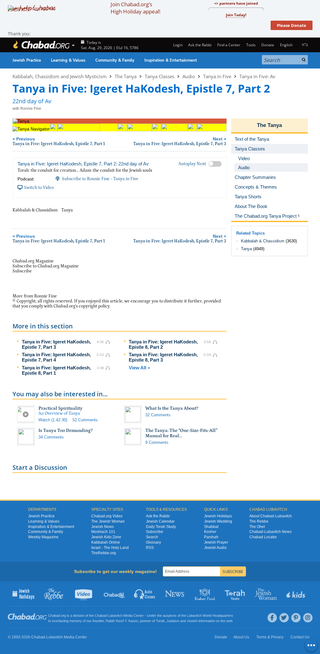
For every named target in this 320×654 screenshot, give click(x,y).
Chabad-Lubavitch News (270, 532)
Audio (188, 76)
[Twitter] (284, 617)
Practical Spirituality (60, 408)
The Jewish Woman (108, 521)
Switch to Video (39, 187)
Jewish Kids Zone (106, 537)
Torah (160, 621)
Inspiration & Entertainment (170, 60)
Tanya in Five (217, 76)
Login (177, 45)
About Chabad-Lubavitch (270, 516)
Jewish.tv (84, 593)
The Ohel (257, 527)
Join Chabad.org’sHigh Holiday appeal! (135, 8)
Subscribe (154, 532)
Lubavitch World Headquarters (210, 615)
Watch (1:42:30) (52, 420)
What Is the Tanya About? (171, 408)
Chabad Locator (263, 537)
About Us (241, 637)
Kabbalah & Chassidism (262, 241)
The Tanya (126, 76)
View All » (139, 367)
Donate (267, 45)
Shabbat (211, 527)
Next (179, 141)
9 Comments (156, 442)
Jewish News (102, 527)
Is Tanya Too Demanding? (65, 430)
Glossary (153, 542)
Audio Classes (144, 593)
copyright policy (94, 306)
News (175, 593)
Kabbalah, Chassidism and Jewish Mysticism (59, 76)
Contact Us (300, 637)
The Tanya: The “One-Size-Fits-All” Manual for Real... (181, 433)
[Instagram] (307, 617)
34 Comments (51, 437)
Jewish (192, 621)
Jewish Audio (215, 547)
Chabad (101, 615)
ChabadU (114, 593)
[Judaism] (41, 45)
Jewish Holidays (218, 516)
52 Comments (85, 420)
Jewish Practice (26, 60)
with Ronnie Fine (26, 108)
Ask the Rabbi (200, 45)
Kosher (210, 532)
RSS (150, 547)
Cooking (205, 593)
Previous (58, 141)
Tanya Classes (159, 76)
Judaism (173, 621)
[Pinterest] (296, 617)
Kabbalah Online (105, 542)
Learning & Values (68, 60)
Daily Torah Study (161, 527)
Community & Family (114, 60)
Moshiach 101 (103, 532)
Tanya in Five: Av (257, 76)
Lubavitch (115, 615)
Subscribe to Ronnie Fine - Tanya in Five (100, 178)
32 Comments (158, 415)
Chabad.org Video (106, 516)
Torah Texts (235, 593)
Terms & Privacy (269, 637)
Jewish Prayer (216, 542)
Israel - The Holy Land (110, 547)
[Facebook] (272, 617)
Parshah (211, 537)
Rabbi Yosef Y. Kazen (122, 621)
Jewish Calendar (160, 521)
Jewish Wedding (218, 521)
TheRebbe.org (103, 553)
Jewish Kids (296, 593)
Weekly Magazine (43, 537)
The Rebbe (258, 521)
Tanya (246, 248)
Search (152, 537)
